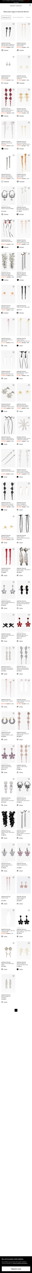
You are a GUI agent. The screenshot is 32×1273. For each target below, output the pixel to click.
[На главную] (16, 6)
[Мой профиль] (30, 5)
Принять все (16, 1269)
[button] (16, 1264)
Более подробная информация (20, 1263)
